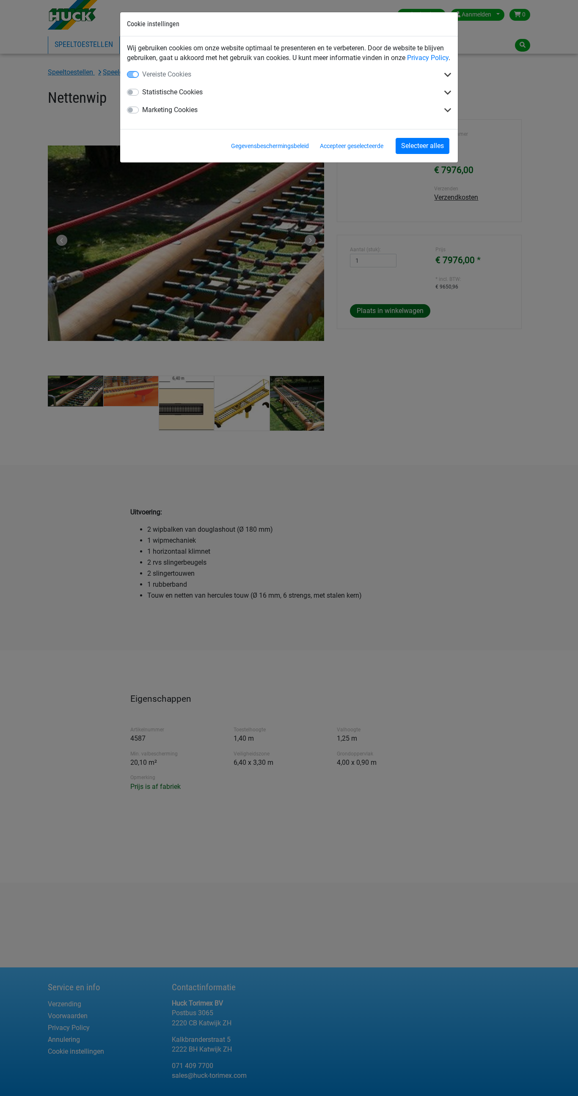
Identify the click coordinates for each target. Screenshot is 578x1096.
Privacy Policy (428, 58)
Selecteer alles (422, 146)
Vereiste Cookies (166, 74)
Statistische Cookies (172, 92)
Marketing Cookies (170, 110)
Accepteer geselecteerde (351, 146)
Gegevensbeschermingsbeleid (270, 146)
